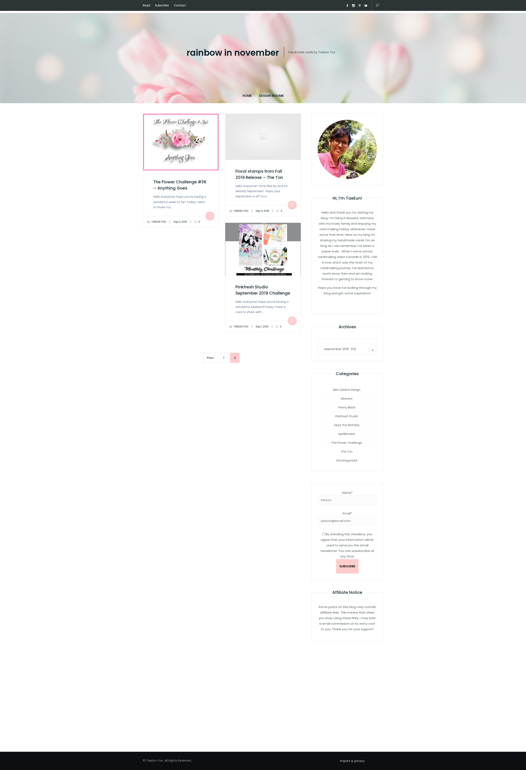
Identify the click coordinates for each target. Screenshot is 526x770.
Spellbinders (346, 434)
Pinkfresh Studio (346, 416)
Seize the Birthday (347, 425)
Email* (347, 513)
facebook (347, 5)
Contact (180, 5)
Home (247, 96)
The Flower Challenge (346, 443)
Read (146, 5)
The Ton (347, 452)
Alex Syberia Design (346, 390)
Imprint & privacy (352, 761)
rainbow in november (233, 53)
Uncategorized (346, 460)
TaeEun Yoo (156, 221)
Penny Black (346, 407)
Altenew (346, 399)
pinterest (359, 5)
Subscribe (162, 5)
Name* (347, 492)
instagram (353, 5)
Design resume (271, 96)
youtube (365, 5)
